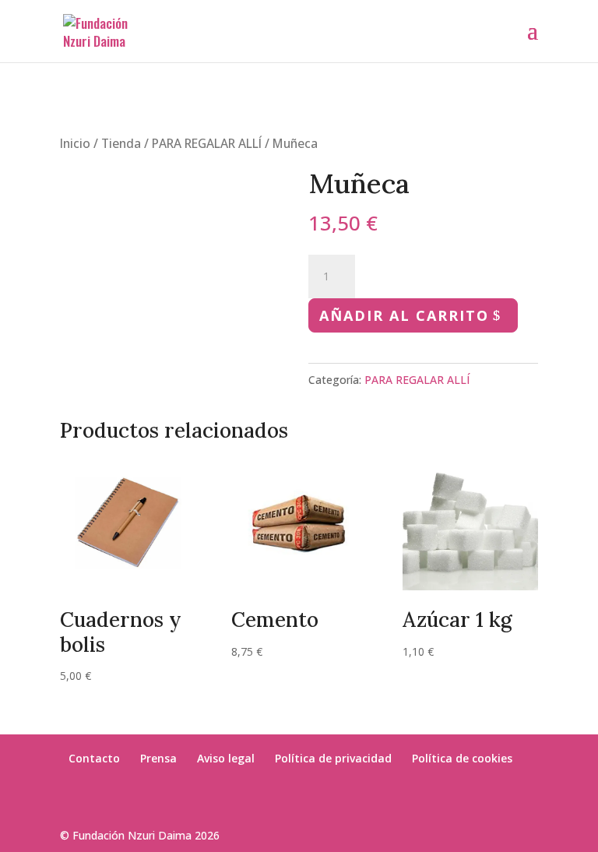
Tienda (121, 143)
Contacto (94, 758)
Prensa (158, 758)
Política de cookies (462, 758)
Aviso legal (226, 758)
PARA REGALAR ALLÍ (207, 143)
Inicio (75, 143)
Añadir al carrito (404, 315)
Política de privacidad (333, 758)
